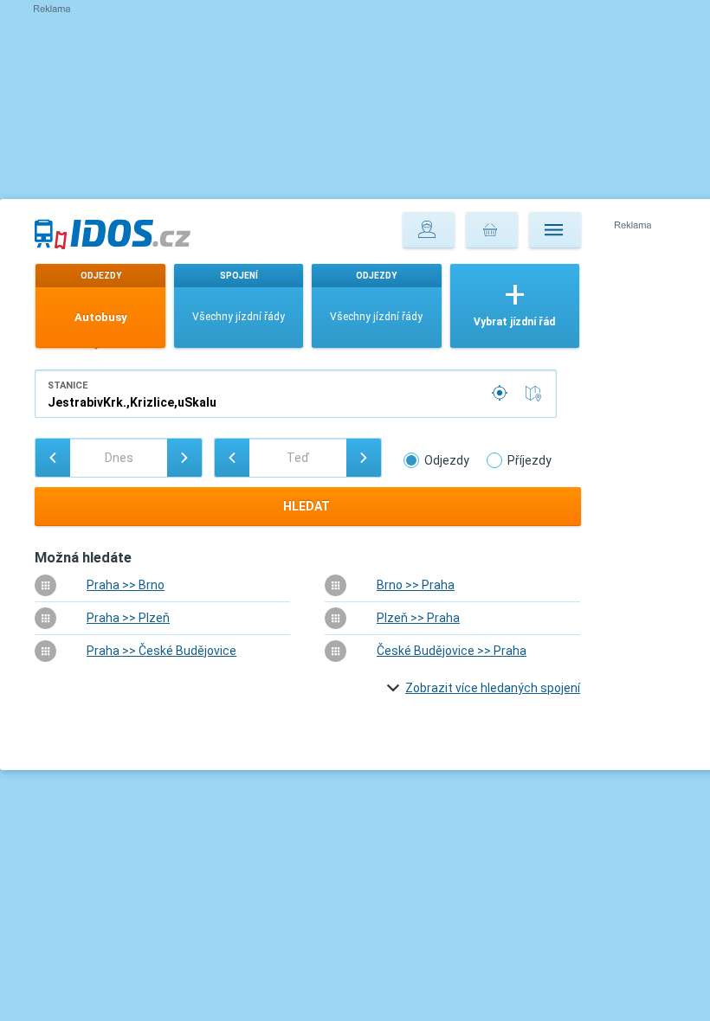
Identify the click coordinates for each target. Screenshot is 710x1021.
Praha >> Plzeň (128, 618)
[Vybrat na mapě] (537, 393)
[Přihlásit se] (429, 230)
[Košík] (492, 230)
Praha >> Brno (126, 585)
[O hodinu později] (363, 458)
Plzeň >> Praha (418, 618)
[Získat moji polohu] (501, 393)
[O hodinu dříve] (232, 458)
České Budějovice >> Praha (451, 651)
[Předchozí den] (53, 458)
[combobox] (296, 393)
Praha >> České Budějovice (161, 651)
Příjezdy (529, 460)
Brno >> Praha (416, 585)
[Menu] (555, 230)
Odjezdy (446, 460)
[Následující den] (184, 458)
